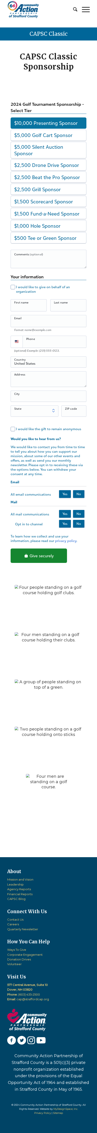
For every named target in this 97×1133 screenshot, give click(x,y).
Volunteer (14, 964)
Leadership (15, 884)
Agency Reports (19, 889)
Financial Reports (19, 894)
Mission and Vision (20, 879)
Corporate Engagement (25, 954)
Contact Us (15, 919)
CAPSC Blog (16, 899)
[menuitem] (73, 9)
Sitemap (58, 1113)
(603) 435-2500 (29, 994)
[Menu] (83, 9)
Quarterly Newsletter (22, 929)
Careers (13, 924)
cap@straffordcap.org (32, 999)
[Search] (73, 9)
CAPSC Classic (49, 33)
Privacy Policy (42, 1113)
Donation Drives (19, 959)
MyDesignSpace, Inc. (65, 1109)
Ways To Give (16, 949)
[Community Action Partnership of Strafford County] (40, 9)
